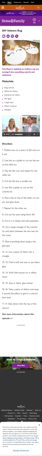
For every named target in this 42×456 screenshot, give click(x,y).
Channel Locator (34, 416)
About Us (38, 410)
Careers (24, 413)
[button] (11, 126)
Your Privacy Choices (30, 421)
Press (25, 416)
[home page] (20, 7)
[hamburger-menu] (3, 7)
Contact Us (11, 413)
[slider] (21, 132)
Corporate (18, 416)
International (9, 416)
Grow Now (21, 365)
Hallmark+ (29, 410)
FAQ (18, 413)
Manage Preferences (21, 450)
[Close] (39, 425)
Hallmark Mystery (6, 410)
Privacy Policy (21, 419)
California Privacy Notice (15, 438)
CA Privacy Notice (13, 421)
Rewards (26, 2)
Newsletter (11, 419)
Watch (9, 2)
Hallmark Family (19, 410)
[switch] (13, 134)
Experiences (17, 2)
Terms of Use (32, 419)
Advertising (33, 413)
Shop (3, 2)
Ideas (32, 2)
